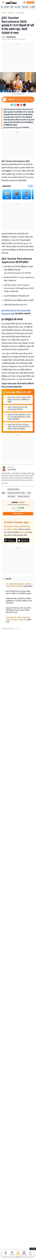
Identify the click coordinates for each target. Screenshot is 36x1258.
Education (11, 13)
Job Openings (20, 13)
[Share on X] (24, 105)
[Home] (11, 2)
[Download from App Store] (23, 540)
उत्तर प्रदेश (17, 7)
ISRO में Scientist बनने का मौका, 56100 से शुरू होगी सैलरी (18, 408)
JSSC (29, 493)
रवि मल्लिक (13, 469)
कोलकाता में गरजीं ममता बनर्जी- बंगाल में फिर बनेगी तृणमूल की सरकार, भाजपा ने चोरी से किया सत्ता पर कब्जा (18, 610)
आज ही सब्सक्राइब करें (18, 513)
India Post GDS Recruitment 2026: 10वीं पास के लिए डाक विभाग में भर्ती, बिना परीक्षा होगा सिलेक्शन (19, 426)
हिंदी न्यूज (22, 532)
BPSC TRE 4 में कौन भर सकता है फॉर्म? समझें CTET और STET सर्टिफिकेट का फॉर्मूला (19, 399)
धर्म (5, 529)
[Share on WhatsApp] (11, 105)
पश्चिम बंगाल (25, 7)
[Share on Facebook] (15, 105)
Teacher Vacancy (23, 496)
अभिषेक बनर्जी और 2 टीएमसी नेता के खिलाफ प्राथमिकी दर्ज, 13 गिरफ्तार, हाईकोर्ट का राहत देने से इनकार (19, 600)
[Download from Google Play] (10, 540)
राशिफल (15, 529)
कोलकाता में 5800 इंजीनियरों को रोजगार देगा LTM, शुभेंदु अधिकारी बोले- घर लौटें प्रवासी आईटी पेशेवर (19, 417)
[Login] (18, 1253)
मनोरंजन (16, 526)
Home (3, 13)
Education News (13, 489)
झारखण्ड (6, 7)
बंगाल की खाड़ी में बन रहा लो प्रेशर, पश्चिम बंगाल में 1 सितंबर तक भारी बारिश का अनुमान (18, 592)
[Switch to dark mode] (24, 2)
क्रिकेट (9, 529)
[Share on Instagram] (21, 105)
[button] (18, 82)
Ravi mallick (11, 37)
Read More (5, 483)
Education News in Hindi (16, 493)
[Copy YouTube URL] (18, 105)
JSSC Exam (11, 496)
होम (2, 7)
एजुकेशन (10, 526)
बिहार (11, 7)
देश (5, 526)
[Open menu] (3, 2)
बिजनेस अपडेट (25, 526)
